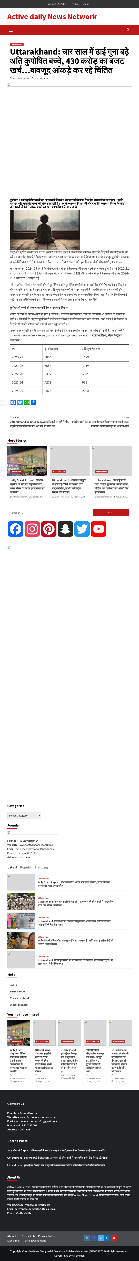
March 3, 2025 (41, 78)
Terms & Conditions (34, 1240)
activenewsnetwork (22, 78)
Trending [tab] (41, 867)
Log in (13, 984)
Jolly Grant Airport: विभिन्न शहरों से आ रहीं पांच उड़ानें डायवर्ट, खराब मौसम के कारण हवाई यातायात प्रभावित (27, 486)
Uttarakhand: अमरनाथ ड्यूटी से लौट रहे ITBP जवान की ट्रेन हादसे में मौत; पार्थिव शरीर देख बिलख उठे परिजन (69, 486)
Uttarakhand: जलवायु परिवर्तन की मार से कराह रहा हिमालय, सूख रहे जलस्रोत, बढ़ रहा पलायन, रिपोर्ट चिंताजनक (120, 1060)
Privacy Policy (46, 1236)
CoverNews (61, 1255)
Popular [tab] (26, 867)
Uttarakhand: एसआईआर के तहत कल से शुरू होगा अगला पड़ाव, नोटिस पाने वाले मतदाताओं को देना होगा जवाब (112, 486)
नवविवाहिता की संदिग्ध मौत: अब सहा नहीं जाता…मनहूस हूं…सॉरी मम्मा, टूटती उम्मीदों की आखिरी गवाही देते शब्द (95, 1060)
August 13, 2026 (122, 497)
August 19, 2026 (37, 497)
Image (86, 3)
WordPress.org (19, 1004)
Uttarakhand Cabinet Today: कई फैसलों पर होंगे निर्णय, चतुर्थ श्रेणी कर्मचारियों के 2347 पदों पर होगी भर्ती (39, 422)
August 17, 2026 (79, 497)
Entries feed (17, 991)
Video (75, 3)
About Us (12, 1236)
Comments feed (19, 998)
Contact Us (28, 1236)
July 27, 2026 (119, 1081)
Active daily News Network (52, 16)
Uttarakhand (17, 44)
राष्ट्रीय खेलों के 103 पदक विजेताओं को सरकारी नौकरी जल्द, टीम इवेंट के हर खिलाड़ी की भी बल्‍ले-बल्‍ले (100, 422)
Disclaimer (13, 1240)
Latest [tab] (12, 867)
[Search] (128, 30)
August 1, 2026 (94, 1081)
